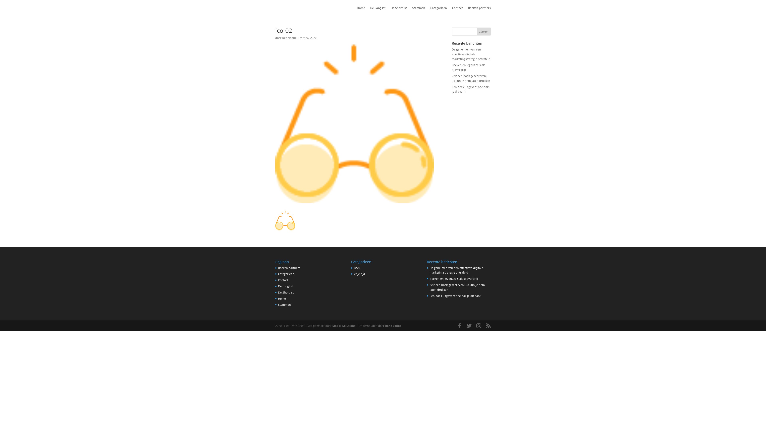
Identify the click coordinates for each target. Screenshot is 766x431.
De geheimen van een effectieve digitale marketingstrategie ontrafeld (471, 54)
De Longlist (378, 8)
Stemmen (418, 8)
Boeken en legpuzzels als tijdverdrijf (454, 279)
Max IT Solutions (343, 326)
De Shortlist (399, 8)
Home (361, 8)
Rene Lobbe (393, 326)
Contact (457, 8)
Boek (357, 268)
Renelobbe (289, 38)
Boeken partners (479, 8)
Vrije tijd (359, 274)
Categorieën (438, 8)
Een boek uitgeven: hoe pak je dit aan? (455, 296)
